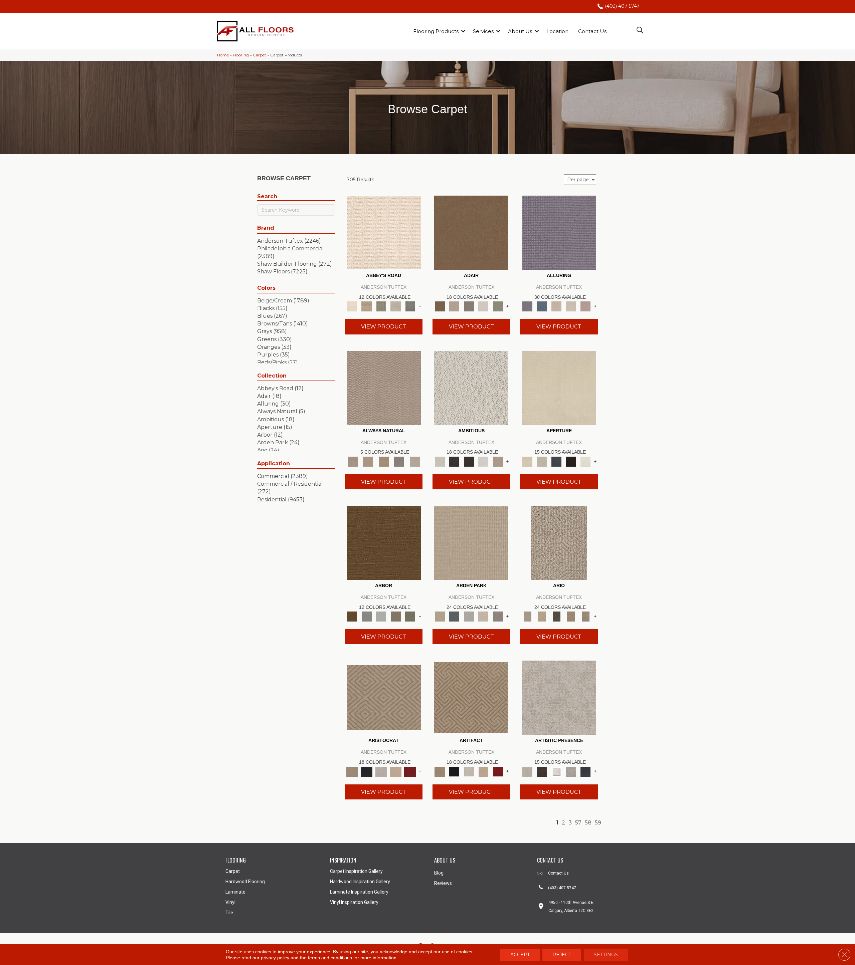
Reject (561, 955)
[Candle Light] (556, 771)
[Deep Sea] (585, 771)
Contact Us (592, 31)
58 (588, 822)
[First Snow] (585, 461)
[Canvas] (471, 387)
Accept (520, 955)
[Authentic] (471, 542)
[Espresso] (571, 461)
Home (223, 54)
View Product (383, 326)
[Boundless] (381, 306)
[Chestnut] (384, 542)
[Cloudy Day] (469, 616)
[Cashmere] (395, 771)
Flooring (241, 54)
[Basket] (384, 387)
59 (598, 822)
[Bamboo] (366, 306)
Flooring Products (436, 31)
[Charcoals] (454, 461)
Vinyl (230, 902)
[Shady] (399, 461)
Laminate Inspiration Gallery (359, 892)
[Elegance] (483, 306)
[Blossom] (585, 306)
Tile (229, 912)
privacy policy (275, 957)
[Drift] (483, 616)
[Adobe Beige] (559, 542)
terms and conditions (330, 957)
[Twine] (414, 461)
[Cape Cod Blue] (556, 461)
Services (483, 31)
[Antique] (542, 616)
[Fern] (410, 616)
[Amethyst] (559, 232)
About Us (520, 31)
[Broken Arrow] (585, 616)
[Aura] (384, 232)
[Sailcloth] (383, 461)
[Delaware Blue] (410, 306)
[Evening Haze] (498, 616)
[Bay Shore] (571, 616)
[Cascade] (381, 771)
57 (578, 822)
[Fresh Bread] (498, 461)
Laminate (235, 892)
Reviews (443, 883)
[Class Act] (469, 306)
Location (557, 31)
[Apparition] (556, 616)
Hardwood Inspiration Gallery (360, 881)
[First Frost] (483, 461)
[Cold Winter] (571, 771)
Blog (439, 873)
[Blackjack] (366, 771)
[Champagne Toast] (454, 306)
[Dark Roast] (469, 461)
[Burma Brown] (542, 771)
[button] (463, 31)
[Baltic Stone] (559, 697)
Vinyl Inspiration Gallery (354, 902)
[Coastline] (381, 616)
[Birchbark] (571, 306)
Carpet (259, 54)
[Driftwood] (395, 616)
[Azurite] (542, 306)
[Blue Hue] (454, 616)
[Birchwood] (384, 697)
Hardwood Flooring (245, 881)
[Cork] (368, 461)
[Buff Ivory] (559, 387)
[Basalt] (556, 306)
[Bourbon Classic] (471, 232)
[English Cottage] (498, 306)
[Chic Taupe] (395, 306)
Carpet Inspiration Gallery (356, 871)
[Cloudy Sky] (366, 616)
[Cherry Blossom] (410, 771)
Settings (606, 955)
